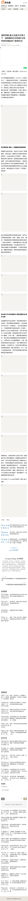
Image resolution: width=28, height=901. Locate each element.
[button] (26, 2)
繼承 (10, 9)
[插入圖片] (21, 799)
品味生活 (4, 6)
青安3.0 (4, 9)
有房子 (17, 6)
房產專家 (11, 6)
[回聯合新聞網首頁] (2, 2)
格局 (3, 519)
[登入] (24, 3)
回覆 (25, 799)
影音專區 (23, 6)
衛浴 (8, 519)
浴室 (22, 9)
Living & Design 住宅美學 (13, 45)
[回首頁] (6, 2)
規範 (3, 799)
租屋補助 (16, 9)
